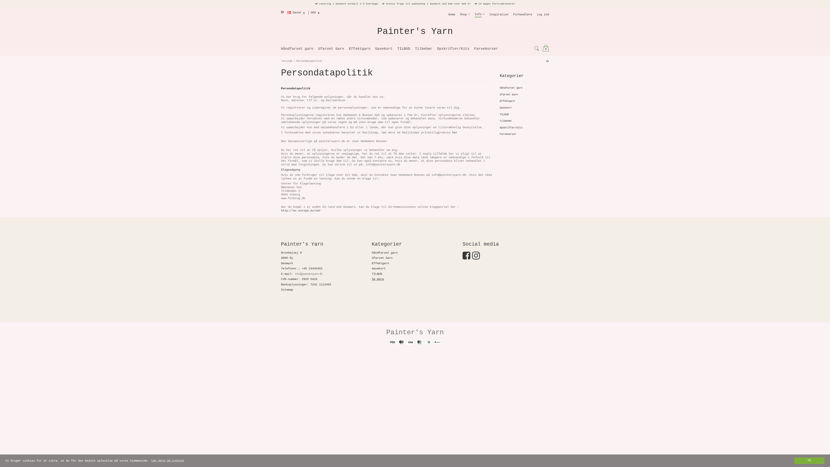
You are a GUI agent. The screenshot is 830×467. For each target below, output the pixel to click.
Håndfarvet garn (511, 88)
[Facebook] (466, 258)
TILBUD (504, 114)
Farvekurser (508, 134)
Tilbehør (506, 121)
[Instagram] (476, 258)
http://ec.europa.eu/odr (301, 210)
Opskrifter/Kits (511, 127)
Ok (809, 460)
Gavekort (506, 107)
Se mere (378, 279)
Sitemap (287, 289)
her (454, 132)
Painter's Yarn (415, 31)
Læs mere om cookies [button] (167, 460)
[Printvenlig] (547, 61)
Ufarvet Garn (509, 94)
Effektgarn (507, 101)
